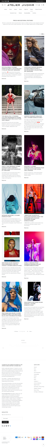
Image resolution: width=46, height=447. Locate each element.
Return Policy (36, 390)
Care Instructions (37, 372)
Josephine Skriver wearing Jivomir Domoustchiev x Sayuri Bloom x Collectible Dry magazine (33, 69)
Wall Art (26, 9)
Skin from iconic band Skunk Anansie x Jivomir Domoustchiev (33, 304)
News (31, 9)
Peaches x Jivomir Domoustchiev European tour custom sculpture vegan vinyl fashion (34, 168)
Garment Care (13, 13)
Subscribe (5, 422)
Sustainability (27, 13)
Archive (34, 13)
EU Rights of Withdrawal (38, 391)
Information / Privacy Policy (39, 386)
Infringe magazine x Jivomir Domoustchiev (11, 216)
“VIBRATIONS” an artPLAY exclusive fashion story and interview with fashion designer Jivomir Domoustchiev (33, 218)
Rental (20, 13)
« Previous (16, 331)
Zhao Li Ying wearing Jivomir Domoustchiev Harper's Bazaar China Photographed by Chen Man (11, 168)
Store (10, 9)
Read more (4, 78)
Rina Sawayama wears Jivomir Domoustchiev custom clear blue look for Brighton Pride (11, 314)
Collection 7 (36, 381)
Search (35, 367)
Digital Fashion (37, 384)
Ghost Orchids (38, 9)
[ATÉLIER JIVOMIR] (20, 5)
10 (27, 331)
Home (5, 9)
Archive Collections (37, 383)
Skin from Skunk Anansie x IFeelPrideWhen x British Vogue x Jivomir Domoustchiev (12, 264)
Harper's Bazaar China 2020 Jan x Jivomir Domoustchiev (33, 117)
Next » (31, 331)
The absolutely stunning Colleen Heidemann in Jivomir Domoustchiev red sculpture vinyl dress (11, 118)
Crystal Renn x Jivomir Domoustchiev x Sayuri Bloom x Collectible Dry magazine (11, 69)
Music (20, 9)
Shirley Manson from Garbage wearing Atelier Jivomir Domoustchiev (32, 264)
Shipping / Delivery (37, 388)
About (15, 9)
